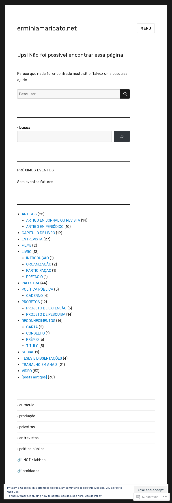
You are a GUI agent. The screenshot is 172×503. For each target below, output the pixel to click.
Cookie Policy (93, 495)
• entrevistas (28, 438)
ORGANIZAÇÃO (38, 264)
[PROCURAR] (125, 94)
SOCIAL (28, 352)
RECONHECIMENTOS (38, 321)
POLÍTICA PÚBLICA (37, 289)
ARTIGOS (29, 214)
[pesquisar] (122, 136)
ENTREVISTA (32, 239)
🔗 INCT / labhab (31, 460)
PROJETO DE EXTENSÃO (46, 308)
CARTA (32, 327)
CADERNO (34, 296)
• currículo (25, 405)
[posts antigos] (34, 377)
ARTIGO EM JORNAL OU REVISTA (53, 220)
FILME (26, 245)
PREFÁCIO (34, 277)
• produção (26, 416)
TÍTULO (32, 346)
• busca (23, 127)
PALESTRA (30, 283)
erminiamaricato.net (47, 28)
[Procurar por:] (68, 94)
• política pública (31, 449)
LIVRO (27, 252)
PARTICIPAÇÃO (38, 270)
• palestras (26, 427)
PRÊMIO (32, 339)
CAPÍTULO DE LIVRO (38, 233)
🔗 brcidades (28, 471)
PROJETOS (31, 302)
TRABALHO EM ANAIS (40, 365)
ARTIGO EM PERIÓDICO (45, 227)
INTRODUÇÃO (37, 258)
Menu (145, 28)
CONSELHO (35, 333)
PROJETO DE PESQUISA (45, 314)
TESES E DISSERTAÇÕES (42, 358)
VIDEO (27, 371)
